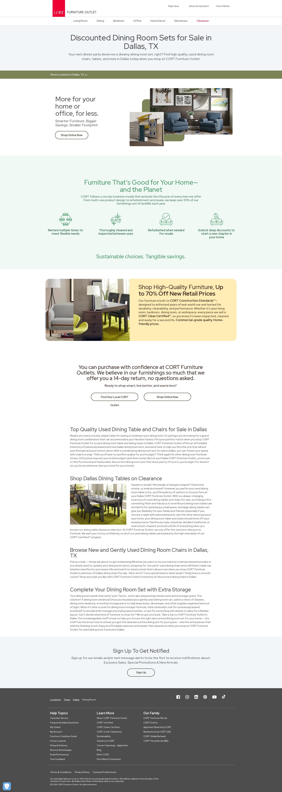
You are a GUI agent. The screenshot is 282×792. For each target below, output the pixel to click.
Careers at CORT (106, 741)
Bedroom (118, 20)
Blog (99, 750)
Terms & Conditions (60, 772)
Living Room (80, 20)
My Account (56, 731)
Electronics (181, 20)
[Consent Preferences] (7, 786)
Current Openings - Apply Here (112, 745)
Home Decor (157, 20)
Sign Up (141, 672)
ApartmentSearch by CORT (157, 727)
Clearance (203, 20)
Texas (67, 699)
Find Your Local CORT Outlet (114, 398)
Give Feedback (57, 759)
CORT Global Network (154, 736)
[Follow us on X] (223, 699)
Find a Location (58, 741)
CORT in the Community (109, 731)
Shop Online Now (71, 135)
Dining (100, 20)
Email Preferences (59, 754)
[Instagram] (187, 699)
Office (137, 20)
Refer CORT (103, 754)
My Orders (55, 727)
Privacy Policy (82, 772)
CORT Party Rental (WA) (155, 741)
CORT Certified (105, 722)
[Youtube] (214, 699)
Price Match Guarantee (109, 759)
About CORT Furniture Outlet (112, 718)
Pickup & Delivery (58, 745)
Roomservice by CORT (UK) (157, 731)
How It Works (223, 6)
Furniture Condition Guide (63, 736)
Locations (55, 699)
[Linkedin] (196, 699)
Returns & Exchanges (60, 750)
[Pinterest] (205, 699)
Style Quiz (173, 6)
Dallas (76, 699)
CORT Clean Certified (108, 727)
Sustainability (103, 736)
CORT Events (150, 722)
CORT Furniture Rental (155, 718)
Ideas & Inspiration (199, 6)
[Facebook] (178, 699)
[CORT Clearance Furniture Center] (75, 8)
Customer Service (59, 718)
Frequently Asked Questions (64, 722)
